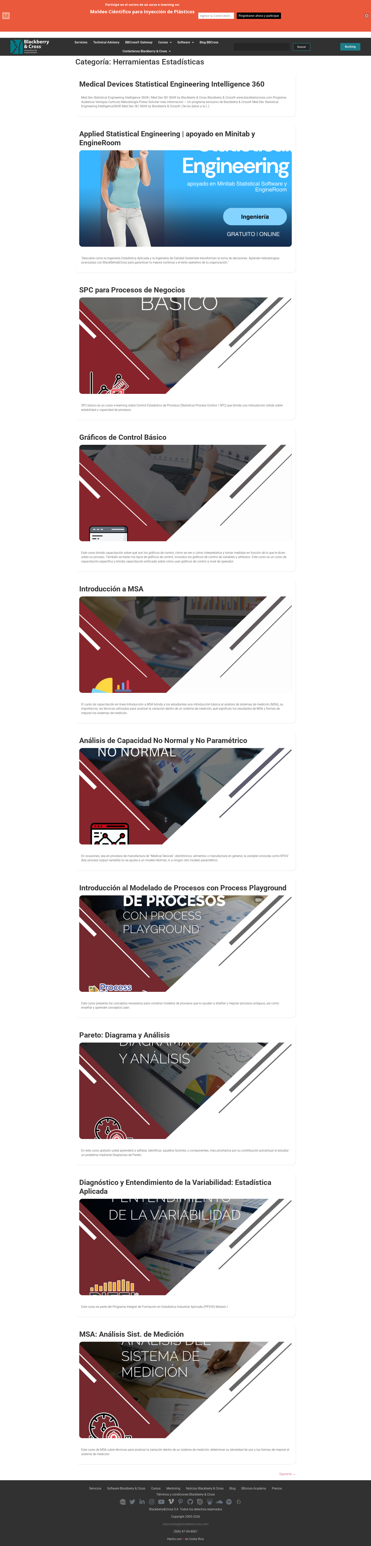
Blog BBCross (209, 42)
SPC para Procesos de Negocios (132, 289)
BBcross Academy (253, 1488)
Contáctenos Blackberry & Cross (145, 51)
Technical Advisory (106, 42)
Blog (232, 1488)
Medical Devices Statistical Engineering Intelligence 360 (172, 84)
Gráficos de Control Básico (122, 437)
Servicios (81, 42)
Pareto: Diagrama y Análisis (124, 1035)
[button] (164, 42)
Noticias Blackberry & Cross (205, 1488)
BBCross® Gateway (138, 42)
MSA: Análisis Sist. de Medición (131, 1334)
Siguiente (287, 1474)
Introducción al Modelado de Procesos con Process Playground (182, 887)
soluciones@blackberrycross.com (185, 1524)
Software (183, 42)
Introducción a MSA (111, 588)
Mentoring (173, 1488)
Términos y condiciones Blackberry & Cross (185, 1494)
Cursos (163, 42)
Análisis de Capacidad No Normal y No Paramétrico (163, 740)
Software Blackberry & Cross (126, 1488)
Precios (277, 1488)
